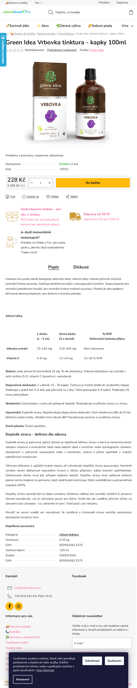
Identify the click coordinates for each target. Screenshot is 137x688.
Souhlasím (114, 661)
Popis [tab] (53, 267)
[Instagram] (18, 606)
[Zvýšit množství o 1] (49, 182)
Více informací (45, 670)
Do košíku (93, 183)
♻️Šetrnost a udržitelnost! (22, 637)
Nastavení (22, 679)
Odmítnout (92, 661)
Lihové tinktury (69, 535)
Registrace (122, 2)
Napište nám (14, 648)
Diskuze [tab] (81, 267)
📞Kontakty (13, 632)
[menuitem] (17, 26)
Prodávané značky (17, 643)
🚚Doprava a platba (16, 2)
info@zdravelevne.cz (27, 588)
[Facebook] (10, 606)
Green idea (97, 50)
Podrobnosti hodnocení (62, 50)
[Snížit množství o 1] (31, 182)
